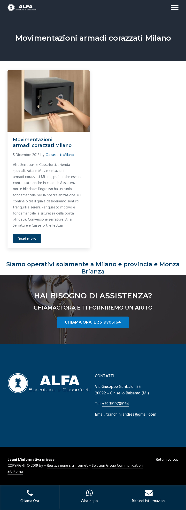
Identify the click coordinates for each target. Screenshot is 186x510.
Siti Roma (15, 472)
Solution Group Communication (117, 466)
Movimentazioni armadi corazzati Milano (42, 142)
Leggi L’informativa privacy (31, 460)
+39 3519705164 (115, 404)
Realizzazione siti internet (67, 466)
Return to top (167, 460)
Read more (29, 239)
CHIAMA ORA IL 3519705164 (93, 322)
